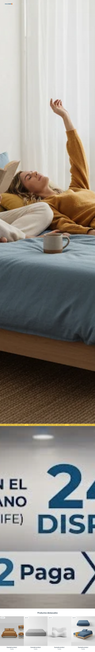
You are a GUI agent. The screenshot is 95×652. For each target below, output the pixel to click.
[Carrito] (91, 4)
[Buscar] (86, 4)
